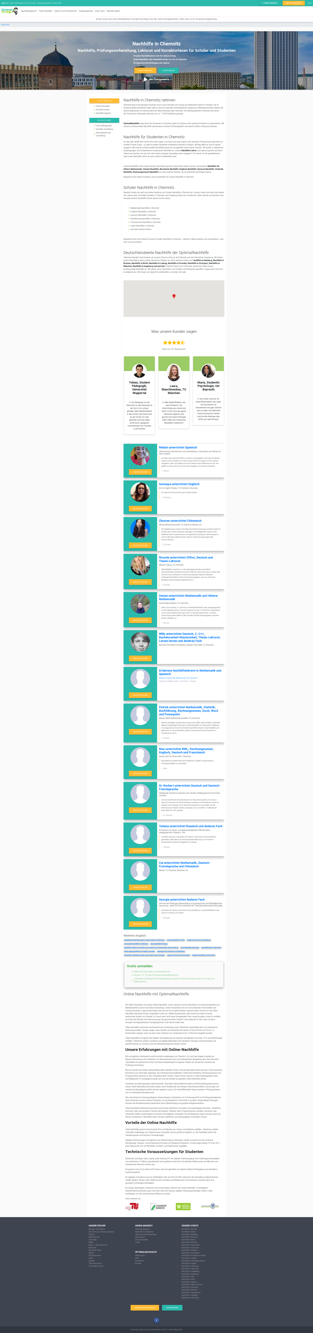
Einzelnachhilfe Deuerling (190, 948)
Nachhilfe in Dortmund (190, 1248)
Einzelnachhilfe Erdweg (159, 944)
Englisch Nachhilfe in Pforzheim (203, 955)
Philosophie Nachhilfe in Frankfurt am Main (139, 951)
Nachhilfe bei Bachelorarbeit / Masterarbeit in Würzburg (144, 940)
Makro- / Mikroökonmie (98, 1245)
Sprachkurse (140, 1237)
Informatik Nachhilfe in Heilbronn (136, 944)
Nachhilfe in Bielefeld (190, 1234)
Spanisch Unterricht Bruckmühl (178, 955)
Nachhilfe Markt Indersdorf (211, 948)
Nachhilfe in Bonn (188, 1240)
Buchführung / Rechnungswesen (101, 1232)
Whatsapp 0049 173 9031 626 (49, 3)
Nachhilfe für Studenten (144, 1232)
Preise (137, 1242)
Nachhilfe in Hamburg (190, 1266)
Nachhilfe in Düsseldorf (191, 1253)
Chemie (91, 1234)
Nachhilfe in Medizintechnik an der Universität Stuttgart (144, 955)
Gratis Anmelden (294, 3)
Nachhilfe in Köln (188, 1279)
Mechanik (92, 1248)
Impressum (139, 1261)
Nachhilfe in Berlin (189, 1232)
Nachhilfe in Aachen (189, 1229)
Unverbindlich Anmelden (145, 1308)
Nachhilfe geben (113, 11)
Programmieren (95, 1255)
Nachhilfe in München (190, 1287)
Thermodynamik (95, 1263)
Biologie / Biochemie (97, 1229)
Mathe (91, 1242)
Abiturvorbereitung (142, 1229)
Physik (91, 1253)
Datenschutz (140, 1255)
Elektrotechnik (94, 1237)
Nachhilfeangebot (28, 11)
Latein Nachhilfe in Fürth (175, 940)
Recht (91, 1258)
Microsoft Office (95, 1250)
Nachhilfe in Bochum (190, 1237)
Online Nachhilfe (45, 11)
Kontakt (138, 1263)
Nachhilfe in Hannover (190, 1269)
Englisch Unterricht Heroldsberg (198, 940)
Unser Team (100, 11)
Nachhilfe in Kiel (188, 1276)
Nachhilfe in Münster (189, 1290)
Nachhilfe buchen (140, 472)
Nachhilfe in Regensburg (191, 1292)
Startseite (5, 24)
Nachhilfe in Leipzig (189, 1282)
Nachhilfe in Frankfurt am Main (194, 1255)
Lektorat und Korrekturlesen (65, 11)
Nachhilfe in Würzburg (190, 1298)
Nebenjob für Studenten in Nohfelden (171, 951)
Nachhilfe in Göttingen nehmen (193, 1261)
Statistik (92, 1261)
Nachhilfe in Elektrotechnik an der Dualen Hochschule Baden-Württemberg (151, 948)
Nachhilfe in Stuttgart (190, 1295)
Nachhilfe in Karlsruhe (190, 1274)
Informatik (93, 1240)
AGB (137, 1258)
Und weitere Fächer (96, 1266)
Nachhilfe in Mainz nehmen (192, 1284)
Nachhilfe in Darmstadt (190, 1245)
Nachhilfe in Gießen (189, 1258)
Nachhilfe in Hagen (189, 1263)
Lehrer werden (270, 3)
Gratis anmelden (104, 101)
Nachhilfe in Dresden (189, 1250)
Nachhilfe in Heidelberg (190, 1271)
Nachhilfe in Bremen (189, 1242)
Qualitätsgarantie (86, 11)
